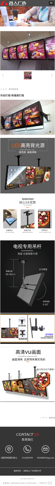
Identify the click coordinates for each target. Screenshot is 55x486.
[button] (51, 3)
